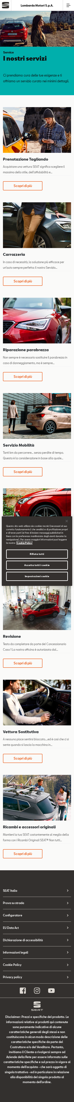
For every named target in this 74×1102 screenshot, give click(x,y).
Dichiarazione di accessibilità (23, 940)
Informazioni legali (15, 952)
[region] (37, 551)
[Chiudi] (66, 521)
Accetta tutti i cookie (37, 565)
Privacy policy (12, 977)
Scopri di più (23, 186)
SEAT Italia (10, 890)
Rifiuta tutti (37, 554)
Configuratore (12, 915)
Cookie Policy (12, 964)
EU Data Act (11, 927)
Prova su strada (13, 903)
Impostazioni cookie (37, 576)
